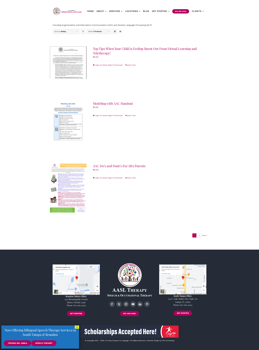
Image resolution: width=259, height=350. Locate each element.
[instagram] (126, 304)
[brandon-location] (76, 265)
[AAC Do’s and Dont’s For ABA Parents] (68, 188)
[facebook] (112, 304)
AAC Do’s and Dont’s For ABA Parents (119, 166)
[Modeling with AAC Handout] (68, 121)
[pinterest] (147, 304)
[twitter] (119, 304)
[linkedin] (140, 304)
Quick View (131, 65)
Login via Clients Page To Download (108, 65)
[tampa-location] (182, 265)
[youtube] (133, 304)
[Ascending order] (83, 31)
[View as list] (120, 31)
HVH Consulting (168, 340)
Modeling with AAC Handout (113, 103)
